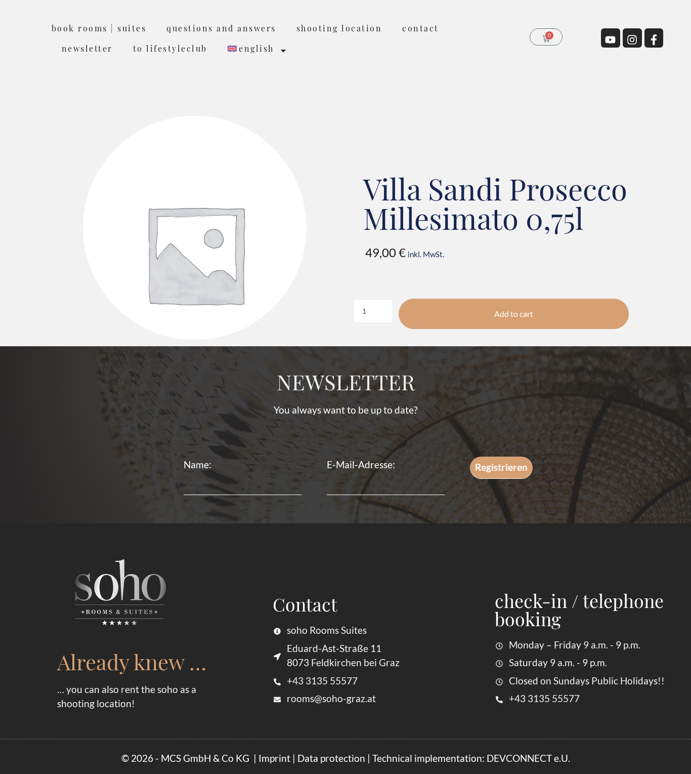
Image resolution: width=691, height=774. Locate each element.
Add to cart (513, 313)
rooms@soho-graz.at (331, 698)
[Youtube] (610, 38)
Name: (197, 464)
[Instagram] (632, 38)
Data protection (331, 758)
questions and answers (221, 28)
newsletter (87, 48)
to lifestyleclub (170, 48)
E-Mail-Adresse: (361, 464)
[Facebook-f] (654, 38)
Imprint (274, 758)
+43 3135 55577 (322, 680)
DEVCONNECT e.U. (528, 758)
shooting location (339, 28)
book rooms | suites (99, 28)
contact (420, 28)
